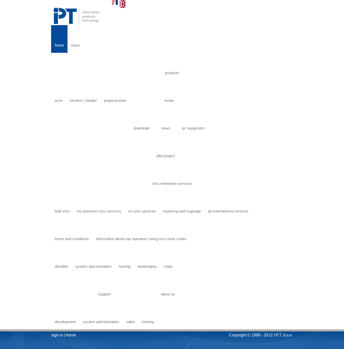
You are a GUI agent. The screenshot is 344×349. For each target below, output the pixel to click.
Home (71, 335)
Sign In (57, 335)
